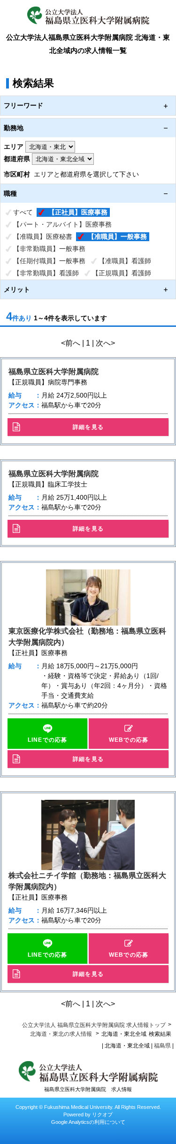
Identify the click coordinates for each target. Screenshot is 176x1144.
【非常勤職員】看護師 (46, 273)
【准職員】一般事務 (117, 236)
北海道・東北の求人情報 (61, 1034)
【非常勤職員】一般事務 (49, 248)
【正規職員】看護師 (121, 273)
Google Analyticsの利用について (88, 1122)
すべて (23, 212)
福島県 (162, 1045)
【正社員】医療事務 (77, 212)
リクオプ (102, 1114)
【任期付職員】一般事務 (49, 261)
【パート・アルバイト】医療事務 (62, 224)
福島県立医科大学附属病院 (53, 372)
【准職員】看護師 (125, 261)
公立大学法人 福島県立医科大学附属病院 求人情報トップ (94, 1025)
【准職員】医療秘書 (42, 236)
